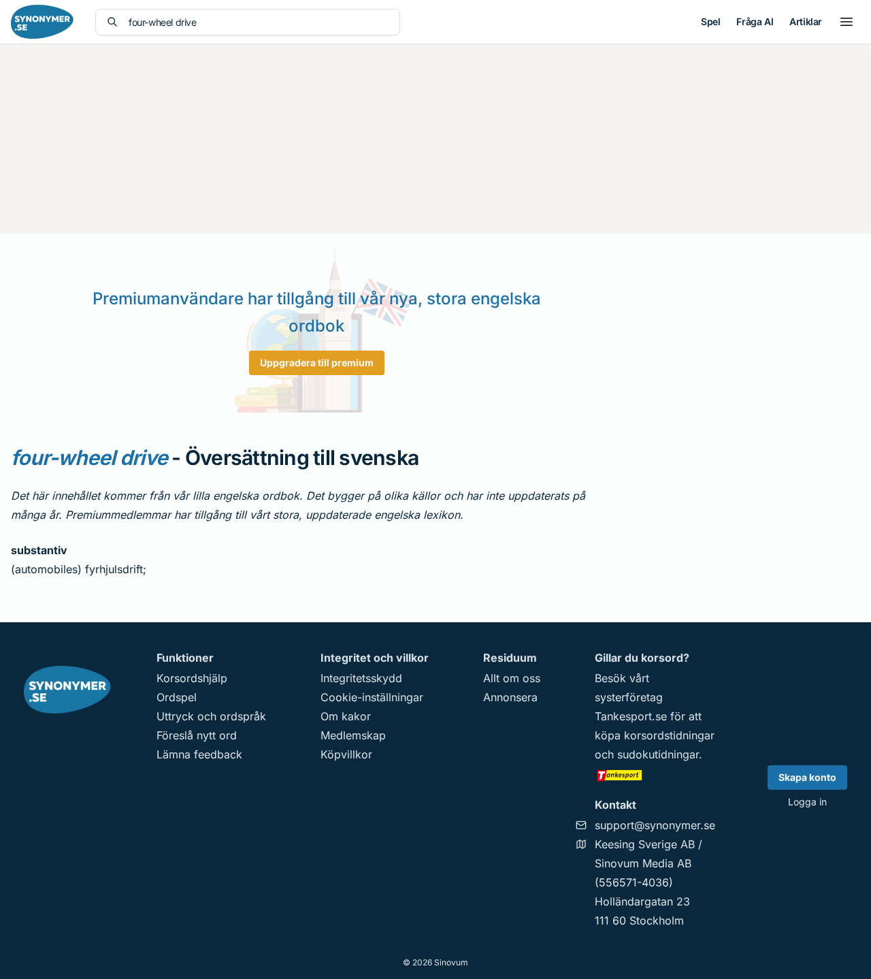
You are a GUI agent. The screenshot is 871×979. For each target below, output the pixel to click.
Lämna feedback (199, 754)
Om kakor (346, 716)
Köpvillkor (346, 754)
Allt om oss (511, 678)
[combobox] (259, 22)
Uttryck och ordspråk (211, 716)
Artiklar (805, 21)
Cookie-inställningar (372, 697)
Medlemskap (353, 735)
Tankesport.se (631, 716)
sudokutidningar (658, 754)
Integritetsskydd (361, 678)
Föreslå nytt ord (197, 735)
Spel (710, 21)
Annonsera (510, 697)
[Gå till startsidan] (42, 22)
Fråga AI (754, 21)
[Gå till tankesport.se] (655, 775)
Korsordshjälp (192, 678)
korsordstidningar (669, 735)
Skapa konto (807, 777)
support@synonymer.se (655, 825)
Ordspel (177, 697)
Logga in (807, 801)
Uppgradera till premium (317, 362)
